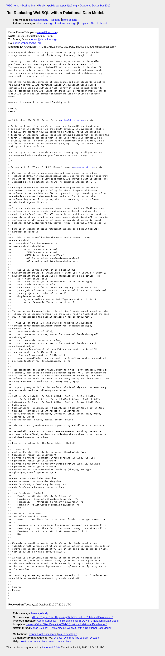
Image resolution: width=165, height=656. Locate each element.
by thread (69, 637)
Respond (55, 19)
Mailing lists (29, 5)
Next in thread (99, 23)
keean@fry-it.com (47, 32)
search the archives (60, 641)
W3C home (12, 5)
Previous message (65, 23)
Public (42, 5)
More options (69, 19)
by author (95, 637)
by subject (82, 637)
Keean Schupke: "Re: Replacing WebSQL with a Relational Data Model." (78, 620)
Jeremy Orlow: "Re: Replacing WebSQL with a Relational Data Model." (66, 624)
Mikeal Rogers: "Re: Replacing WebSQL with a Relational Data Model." (72, 617)
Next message (45, 23)
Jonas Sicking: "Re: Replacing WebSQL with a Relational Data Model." (71, 628)
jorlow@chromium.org (43, 39)
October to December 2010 (95, 5)
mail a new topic (67, 634)
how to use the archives (33, 641)
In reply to (83, 23)
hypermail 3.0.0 (51, 647)
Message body (39, 19)
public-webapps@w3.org (62, 5)
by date (58, 637)
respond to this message (43, 634)
